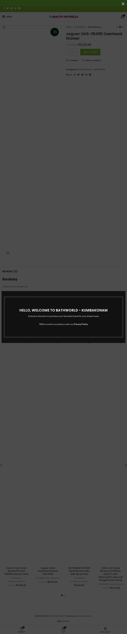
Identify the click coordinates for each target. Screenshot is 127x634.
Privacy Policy (81, 324)
